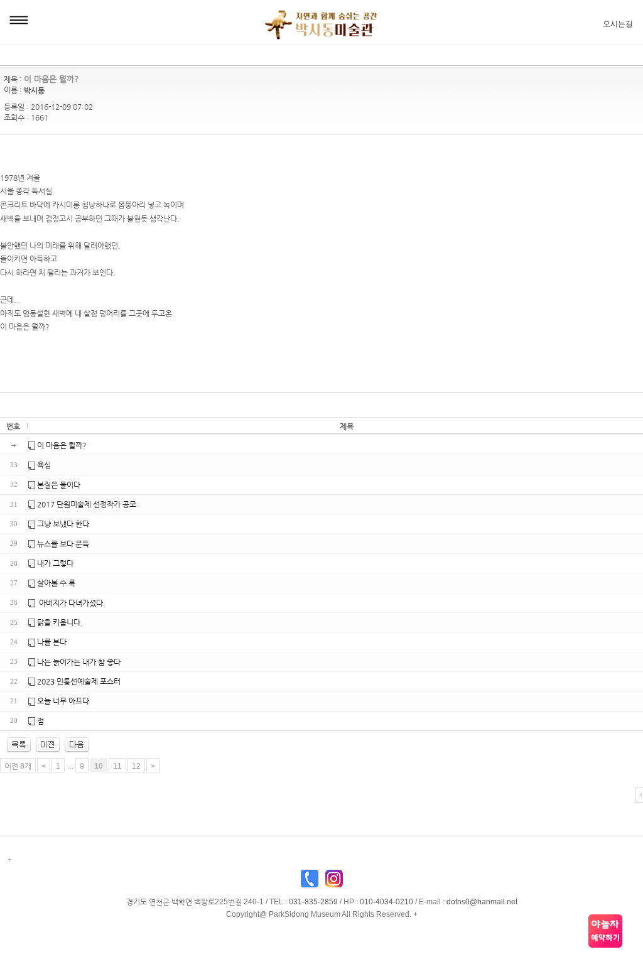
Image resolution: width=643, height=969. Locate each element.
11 (117, 766)
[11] (76, 744)
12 (136, 766)
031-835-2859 (313, 901)
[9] (47, 744)
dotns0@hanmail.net (481, 901)
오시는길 (618, 23)
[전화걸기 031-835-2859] (309, 881)
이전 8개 (17, 766)
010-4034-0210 (386, 901)
